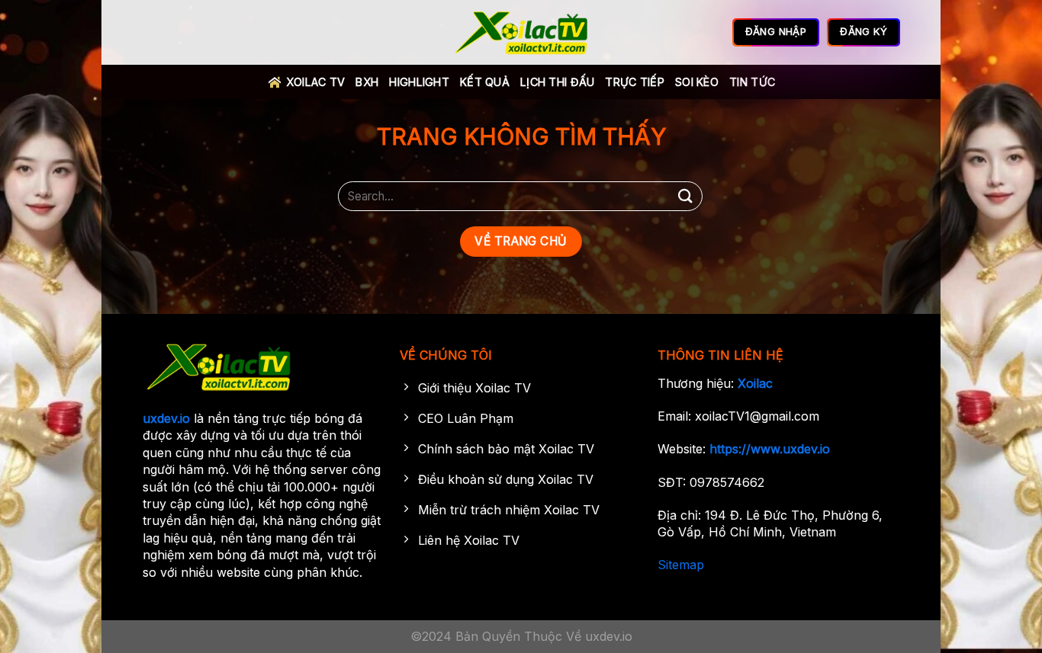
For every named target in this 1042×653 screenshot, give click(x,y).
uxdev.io (166, 418)
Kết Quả (485, 81)
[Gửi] (686, 196)
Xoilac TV (316, 81)
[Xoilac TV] (521, 33)
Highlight (419, 81)
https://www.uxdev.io (769, 448)
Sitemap (681, 564)
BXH (366, 81)
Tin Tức (752, 81)
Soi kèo (697, 81)
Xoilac (755, 383)
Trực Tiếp (634, 81)
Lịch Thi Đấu (557, 81)
